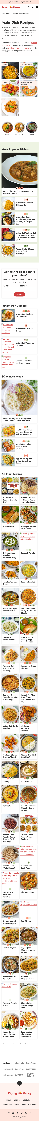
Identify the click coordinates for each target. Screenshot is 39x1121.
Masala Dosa (8, 526)
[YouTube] (13, 1113)
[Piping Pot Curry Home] (10, 7)
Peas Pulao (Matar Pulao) (9, 638)
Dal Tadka (7, 805)
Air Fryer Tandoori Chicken (25, 728)
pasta (27, 48)
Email (23, 286)
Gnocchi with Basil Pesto (26, 866)
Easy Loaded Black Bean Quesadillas (26, 1034)
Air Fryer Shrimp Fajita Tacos (28, 527)
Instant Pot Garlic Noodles (10, 727)
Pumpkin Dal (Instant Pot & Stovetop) (8, 668)
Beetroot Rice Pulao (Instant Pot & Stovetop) (10, 697)
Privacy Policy (19, 1118)
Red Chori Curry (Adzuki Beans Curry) (28, 808)
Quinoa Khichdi (28, 582)
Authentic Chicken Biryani (28, 977)
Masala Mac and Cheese (10, 583)
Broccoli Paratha (28, 553)
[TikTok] (30, 1113)
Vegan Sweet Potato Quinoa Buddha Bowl (9, 1034)
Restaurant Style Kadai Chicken (10, 609)
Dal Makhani (26, 781)
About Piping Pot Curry (25, 1104)
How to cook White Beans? (9, 866)
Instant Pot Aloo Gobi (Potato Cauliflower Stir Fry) (28, 698)
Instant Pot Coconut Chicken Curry (24, 203)
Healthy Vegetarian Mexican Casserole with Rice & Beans (24, 432)
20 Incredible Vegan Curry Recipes (27, 837)
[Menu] (37, 7)
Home (4, 13)
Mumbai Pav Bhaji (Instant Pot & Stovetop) (23, 446)
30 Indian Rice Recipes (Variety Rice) (10, 499)
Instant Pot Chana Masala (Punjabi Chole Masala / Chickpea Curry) (25, 220)
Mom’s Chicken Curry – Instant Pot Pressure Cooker (18, 192)
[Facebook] (17, 1113)
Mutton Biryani (9, 947)
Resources (27, 1100)
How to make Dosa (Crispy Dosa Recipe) (27, 639)
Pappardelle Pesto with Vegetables (8, 894)
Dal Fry (6, 781)
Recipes (17, 1100)
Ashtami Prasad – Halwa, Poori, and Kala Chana (28, 499)
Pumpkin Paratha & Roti (10, 1004)
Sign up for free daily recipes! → (19, 2)
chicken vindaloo (15, 48)
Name (6, 286)
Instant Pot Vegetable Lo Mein (25, 344)
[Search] (33, 7)
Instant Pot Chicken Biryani (24, 329)
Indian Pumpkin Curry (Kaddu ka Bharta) (28, 610)
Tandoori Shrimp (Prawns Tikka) (10, 756)
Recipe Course (13, 13)
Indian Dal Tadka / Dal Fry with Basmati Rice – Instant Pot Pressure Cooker (26, 236)
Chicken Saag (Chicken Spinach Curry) (9, 555)
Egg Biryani (26, 921)
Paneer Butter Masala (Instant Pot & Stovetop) (25, 251)
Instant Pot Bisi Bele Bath (9, 977)
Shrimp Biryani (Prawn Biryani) (9, 922)
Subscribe (19, 294)
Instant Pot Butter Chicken (28, 667)
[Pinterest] (26, 1113)
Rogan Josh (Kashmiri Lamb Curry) (28, 950)
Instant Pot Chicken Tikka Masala (24, 315)
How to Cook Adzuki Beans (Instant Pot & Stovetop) (9, 838)
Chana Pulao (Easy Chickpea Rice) (27, 1005)
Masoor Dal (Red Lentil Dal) (28, 756)
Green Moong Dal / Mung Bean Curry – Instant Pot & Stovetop (17, 419)
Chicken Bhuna (27, 892)
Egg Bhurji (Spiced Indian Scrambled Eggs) (24, 461)
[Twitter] (22, 1113)
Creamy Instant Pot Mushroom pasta (24, 361)
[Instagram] (9, 1113)
